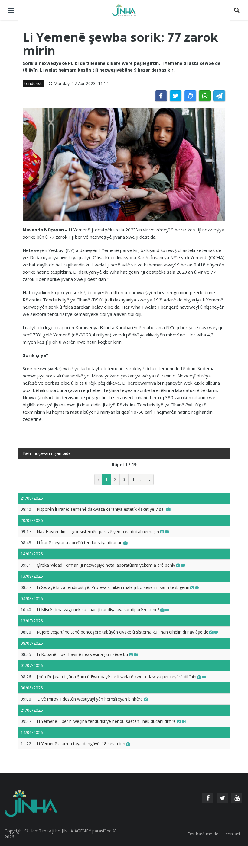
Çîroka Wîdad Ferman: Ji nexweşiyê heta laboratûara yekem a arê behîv (106, 565)
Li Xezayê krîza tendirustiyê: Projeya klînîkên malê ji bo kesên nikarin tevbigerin (113, 587)
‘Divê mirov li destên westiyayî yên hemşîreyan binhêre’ (90, 699)
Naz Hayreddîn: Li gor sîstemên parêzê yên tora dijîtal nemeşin (98, 531)
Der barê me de (203, 834)
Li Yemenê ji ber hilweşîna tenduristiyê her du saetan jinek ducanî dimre (106, 721)
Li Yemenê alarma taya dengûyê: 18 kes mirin (81, 743)
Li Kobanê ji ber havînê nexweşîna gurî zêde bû (82, 654)
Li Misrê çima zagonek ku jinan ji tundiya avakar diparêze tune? (98, 609)
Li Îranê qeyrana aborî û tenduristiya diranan (79, 542)
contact (233, 834)
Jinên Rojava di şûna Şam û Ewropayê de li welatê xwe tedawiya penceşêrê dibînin (116, 676)
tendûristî (33, 83)
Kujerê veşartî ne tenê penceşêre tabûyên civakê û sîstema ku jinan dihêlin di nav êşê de (122, 632)
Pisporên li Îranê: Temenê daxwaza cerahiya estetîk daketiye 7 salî (101, 509)
